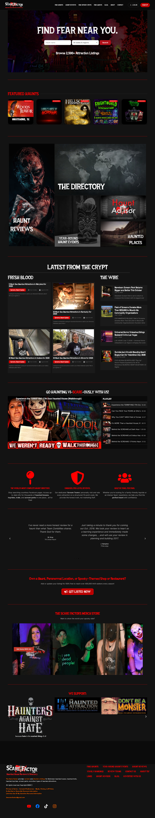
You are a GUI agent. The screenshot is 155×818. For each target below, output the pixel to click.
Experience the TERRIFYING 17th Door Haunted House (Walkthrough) (126, 405)
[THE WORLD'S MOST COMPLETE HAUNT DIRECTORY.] (30, 478)
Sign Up (145, 5)
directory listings (39, 779)
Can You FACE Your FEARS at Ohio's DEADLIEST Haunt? (126, 411)
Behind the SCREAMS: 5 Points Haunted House (126, 441)
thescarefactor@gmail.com (15, 797)
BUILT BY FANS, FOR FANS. (125, 488)
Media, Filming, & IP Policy (45, 789)
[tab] (124, 405)
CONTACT (120, 5)
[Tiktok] (46, 806)
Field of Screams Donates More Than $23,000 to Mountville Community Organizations (128, 310)
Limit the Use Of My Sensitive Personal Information (24, 794)
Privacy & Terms (12, 789)
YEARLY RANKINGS (95, 771)
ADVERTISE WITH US (132, 776)
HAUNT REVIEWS (71, 5)
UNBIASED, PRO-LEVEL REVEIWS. (77, 488)
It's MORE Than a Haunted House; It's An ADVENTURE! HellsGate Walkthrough (126, 423)
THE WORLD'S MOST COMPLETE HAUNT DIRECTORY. (30, 488)
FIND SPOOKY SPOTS (85, 5)
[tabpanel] (54, 422)
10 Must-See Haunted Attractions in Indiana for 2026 (29, 358)
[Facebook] (38, 806)
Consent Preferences (26, 789)
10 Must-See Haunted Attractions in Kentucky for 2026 (72, 313)
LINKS (89, 776)
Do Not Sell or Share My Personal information (22, 791)
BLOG (106, 5)
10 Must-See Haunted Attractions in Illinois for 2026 (73, 358)
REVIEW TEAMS (114, 771)
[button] (10, 539)
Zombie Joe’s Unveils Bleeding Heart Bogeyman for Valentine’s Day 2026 (130, 353)
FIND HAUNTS (59, 5)
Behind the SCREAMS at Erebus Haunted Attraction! (126, 435)
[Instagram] (55, 806)
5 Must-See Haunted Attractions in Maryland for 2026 (27, 285)
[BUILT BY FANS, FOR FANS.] (125, 478)
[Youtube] (29, 806)
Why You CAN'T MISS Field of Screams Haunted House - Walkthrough (126, 417)
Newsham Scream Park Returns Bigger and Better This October (128, 289)
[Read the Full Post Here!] (73, 296)
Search (105, 43)
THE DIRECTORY (81, 186)
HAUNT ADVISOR (103, 776)
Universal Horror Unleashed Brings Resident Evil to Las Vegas (130, 333)
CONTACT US (130, 771)
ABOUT (113, 5)
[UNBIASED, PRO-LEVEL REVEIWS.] (77, 478)
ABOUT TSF (145, 771)
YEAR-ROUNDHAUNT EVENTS (68, 240)
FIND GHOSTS (98, 5)
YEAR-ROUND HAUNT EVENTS (115, 766)
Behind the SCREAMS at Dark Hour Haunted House (126, 429)
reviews (27, 779)
